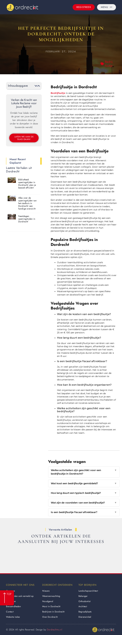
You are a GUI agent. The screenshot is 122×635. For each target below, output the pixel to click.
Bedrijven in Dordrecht (53, 611)
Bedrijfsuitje (109, 64)
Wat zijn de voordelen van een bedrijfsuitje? (84, 502)
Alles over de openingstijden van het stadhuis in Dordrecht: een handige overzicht (27, 203)
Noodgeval (47, 601)
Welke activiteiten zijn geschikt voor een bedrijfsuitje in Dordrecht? (84, 472)
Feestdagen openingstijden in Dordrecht (26, 219)
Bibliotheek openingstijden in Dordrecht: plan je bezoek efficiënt (27, 183)
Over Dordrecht (50, 616)
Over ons (10, 590)
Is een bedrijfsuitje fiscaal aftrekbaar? (84, 512)
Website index (13, 616)
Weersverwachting (51, 596)
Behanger (83, 596)
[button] (36, 85)
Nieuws (46, 590)
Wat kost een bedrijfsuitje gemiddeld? (84, 483)
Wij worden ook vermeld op (20, 596)
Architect (82, 606)
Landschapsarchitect (88, 590)
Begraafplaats (85, 611)
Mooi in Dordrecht (51, 606)
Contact (9, 611)
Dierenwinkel (84, 616)
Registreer (11, 601)
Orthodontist (84, 601)
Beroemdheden (13, 606)
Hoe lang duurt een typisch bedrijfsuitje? (84, 492)
